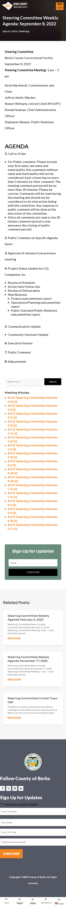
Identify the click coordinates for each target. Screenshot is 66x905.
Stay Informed (46, 903)
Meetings (24, 31)
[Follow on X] (8, 788)
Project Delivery (33, 903)
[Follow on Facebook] (2, 788)
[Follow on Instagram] (14, 788)
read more (14, 638)
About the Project (19, 903)
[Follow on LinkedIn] (20, 788)
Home (6, 903)
